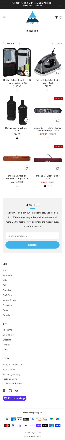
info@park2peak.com (13, 364)
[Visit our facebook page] (4, 390)
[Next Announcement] (60, 4)
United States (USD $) (31, 412)
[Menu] (4, 17)
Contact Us (8, 334)
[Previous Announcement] (5, 4)
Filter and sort (14, 43)
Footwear (7, 305)
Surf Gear (7, 295)
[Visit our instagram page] (10, 390)
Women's (7, 275)
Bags (5, 310)
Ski (4, 285)
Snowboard (8, 290)
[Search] (60, 17)
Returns (6, 344)
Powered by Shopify (33, 433)
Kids (5, 280)
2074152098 (9, 369)
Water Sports (9, 300)
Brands (6, 315)
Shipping (7, 339)
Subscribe (32, 245)
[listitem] (32, 4)
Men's (5, 270)
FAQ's (5, 349)
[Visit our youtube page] (16, 390)
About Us (7, 329)
